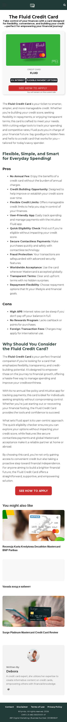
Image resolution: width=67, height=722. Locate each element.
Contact (9, 707)
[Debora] (33, 661)
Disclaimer (22, 707)
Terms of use (38, 707)
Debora (12, 671)
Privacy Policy (55, 707)
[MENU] (4, 5)
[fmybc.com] (32, 5)
